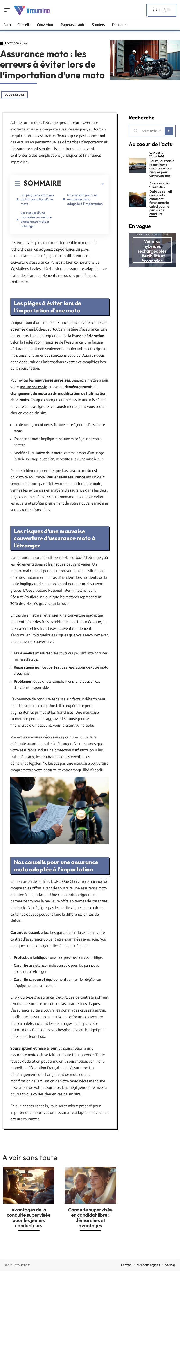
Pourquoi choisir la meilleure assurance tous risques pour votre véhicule (161, 168)
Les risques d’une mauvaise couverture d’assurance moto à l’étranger (36, 219)
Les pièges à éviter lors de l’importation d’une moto (37, 199)
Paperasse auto (158, 183)
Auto (148, 234)
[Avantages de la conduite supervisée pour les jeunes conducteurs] (28, 1185)
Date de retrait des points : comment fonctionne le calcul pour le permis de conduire (160, 202)
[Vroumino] (31, 10)
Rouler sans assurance (66, 476)
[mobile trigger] (8, 10)
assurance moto (33, 386)
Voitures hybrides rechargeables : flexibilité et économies (152, 251)
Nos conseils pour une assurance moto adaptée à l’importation (85, 199)
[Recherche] (155, 10)
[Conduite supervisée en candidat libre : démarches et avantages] (90, 1185)
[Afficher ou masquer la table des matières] (82, 184)
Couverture (15, 94)
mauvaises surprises (52, 380)
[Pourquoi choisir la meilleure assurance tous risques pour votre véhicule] (137, 165)
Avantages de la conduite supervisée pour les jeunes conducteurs (28, 1218)
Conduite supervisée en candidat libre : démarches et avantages (90, 1218)
